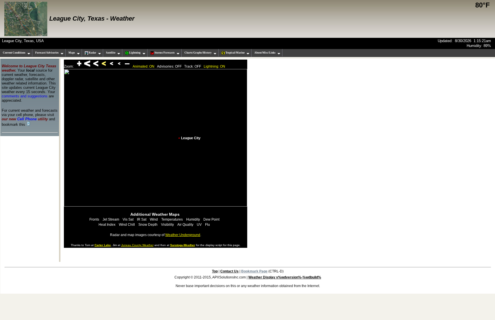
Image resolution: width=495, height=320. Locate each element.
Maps (71, 52)
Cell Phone (27, 119)
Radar (92, 52)
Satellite (110, 52)
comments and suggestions (25, 96)
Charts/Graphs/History (198, 52)
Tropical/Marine (235, 52)
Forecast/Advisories (47, 52)
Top (215, 271)
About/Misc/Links (265, 52)
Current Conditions (14, 52)
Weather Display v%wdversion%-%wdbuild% (284, 277)
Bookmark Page (254, 271)
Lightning (135, 52)
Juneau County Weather (137, 245)
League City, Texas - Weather (92, 18)
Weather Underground (182, 235)
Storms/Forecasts (164, 52)
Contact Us (229, 271)
